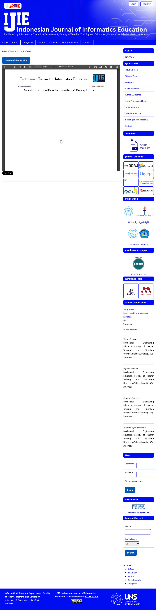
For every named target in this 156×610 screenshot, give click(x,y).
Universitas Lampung (138, 244)
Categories (28, 42)
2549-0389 (128, 57)
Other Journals (134, 580)
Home (5, 42)
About (15, 42)
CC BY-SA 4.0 (91, 596)
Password (129, 472)
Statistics (87, 42)
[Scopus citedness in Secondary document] (138, 263)
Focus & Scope (131, 69)
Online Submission (133, 113)
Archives (53, 42)
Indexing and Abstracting (136, 119)
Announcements (70, 42)
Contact (128, 126)
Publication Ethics (133, 88)
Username (129, 463)
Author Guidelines (133, 94)
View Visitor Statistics (138, 512)
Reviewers (129, 82)
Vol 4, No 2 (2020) (16, 51)
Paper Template (132, 107)
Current (41, 42)
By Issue (131, 569)
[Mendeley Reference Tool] (146, 291)
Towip (28, 51)
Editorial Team (131, 76)
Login (133, 4)
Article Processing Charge (136, 101)
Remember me (136, 481)
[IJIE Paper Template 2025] (138, 145)
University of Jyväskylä (138, 222)
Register (147, 4)
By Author (132, 572)
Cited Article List (138, 274)
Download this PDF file (16, 60)
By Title (131, 576)
